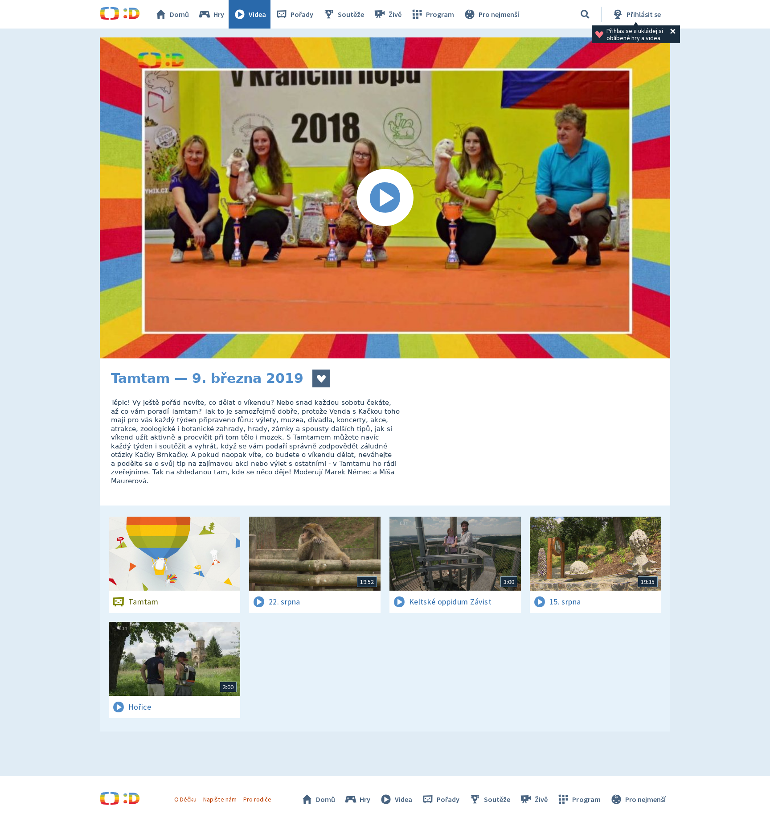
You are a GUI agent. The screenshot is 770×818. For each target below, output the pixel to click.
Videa (257, 14)
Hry (218, 14)
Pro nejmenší (499, 14)
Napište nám (219, 799)
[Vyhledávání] (585, 14)
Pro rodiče (257, 799)
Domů (179, 14)
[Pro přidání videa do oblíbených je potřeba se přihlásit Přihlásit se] (321, 378)
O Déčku (185, 799)
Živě (395, 14)
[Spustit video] (385, 197)
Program (440, 14)
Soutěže (351, 14)
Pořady (302, 14)
